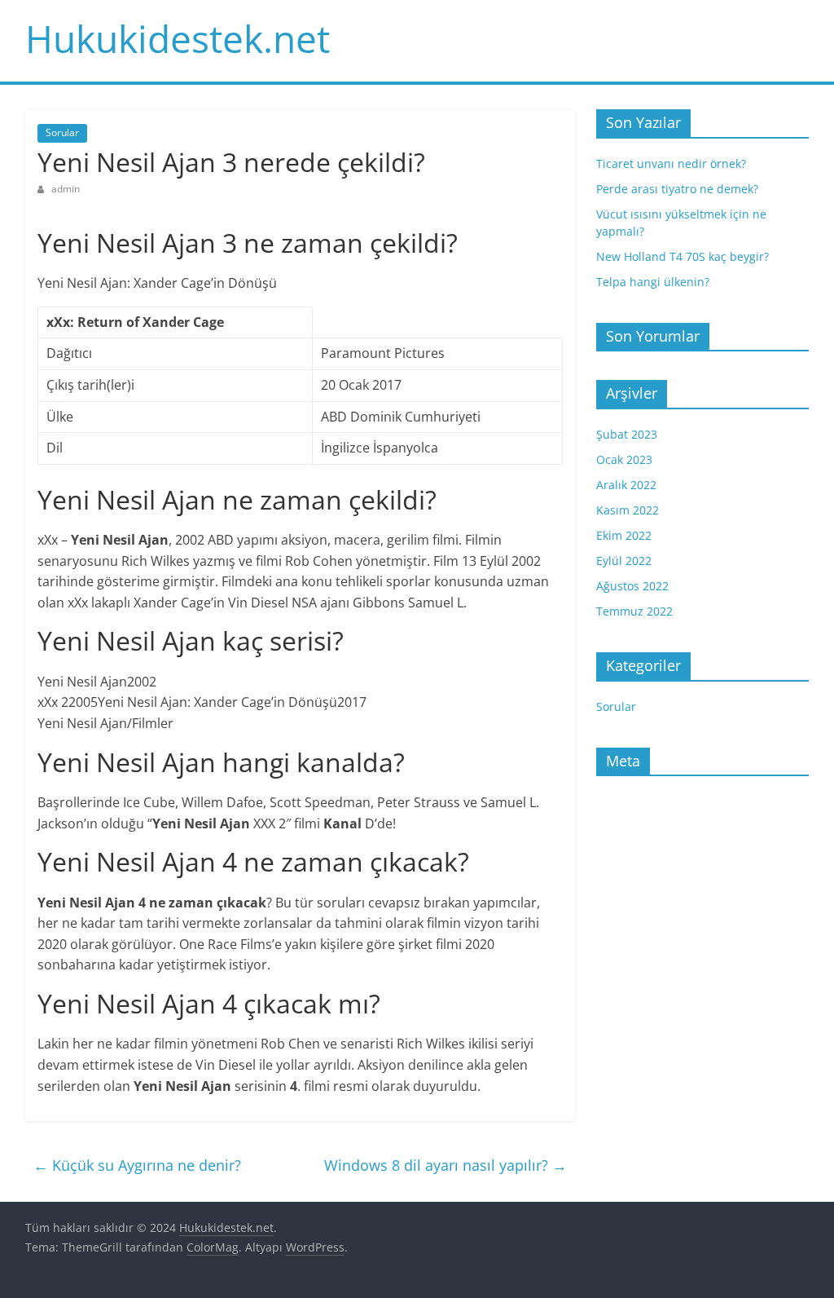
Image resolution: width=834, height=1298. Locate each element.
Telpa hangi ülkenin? (652, 281)
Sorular (62, 132)
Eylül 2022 (624, 560)
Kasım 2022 (627, 510)
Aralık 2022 (626, 484)
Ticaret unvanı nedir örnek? (671, 163)
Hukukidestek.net (177, 38)
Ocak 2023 (624, 459)
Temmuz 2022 (634, 611)
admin (65, 189)
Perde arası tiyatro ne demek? (677, 188)
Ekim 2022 (624, 535)
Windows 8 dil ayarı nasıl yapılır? (445, 1165)
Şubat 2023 (626, 434)
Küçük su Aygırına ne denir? (137, 1165)
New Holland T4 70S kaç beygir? (682, 256)
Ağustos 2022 (632, 586)
